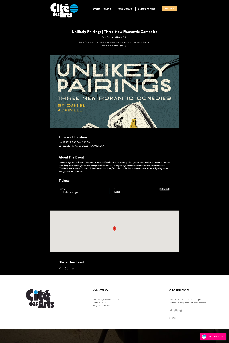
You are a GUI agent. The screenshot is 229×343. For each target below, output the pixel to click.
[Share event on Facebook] (60, 268)
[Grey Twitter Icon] (181, 311)
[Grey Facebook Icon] (171, 311)
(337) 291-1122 (99, 302)
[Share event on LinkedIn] (73, 268)
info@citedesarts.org (101, 305)
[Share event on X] (66, 268)
